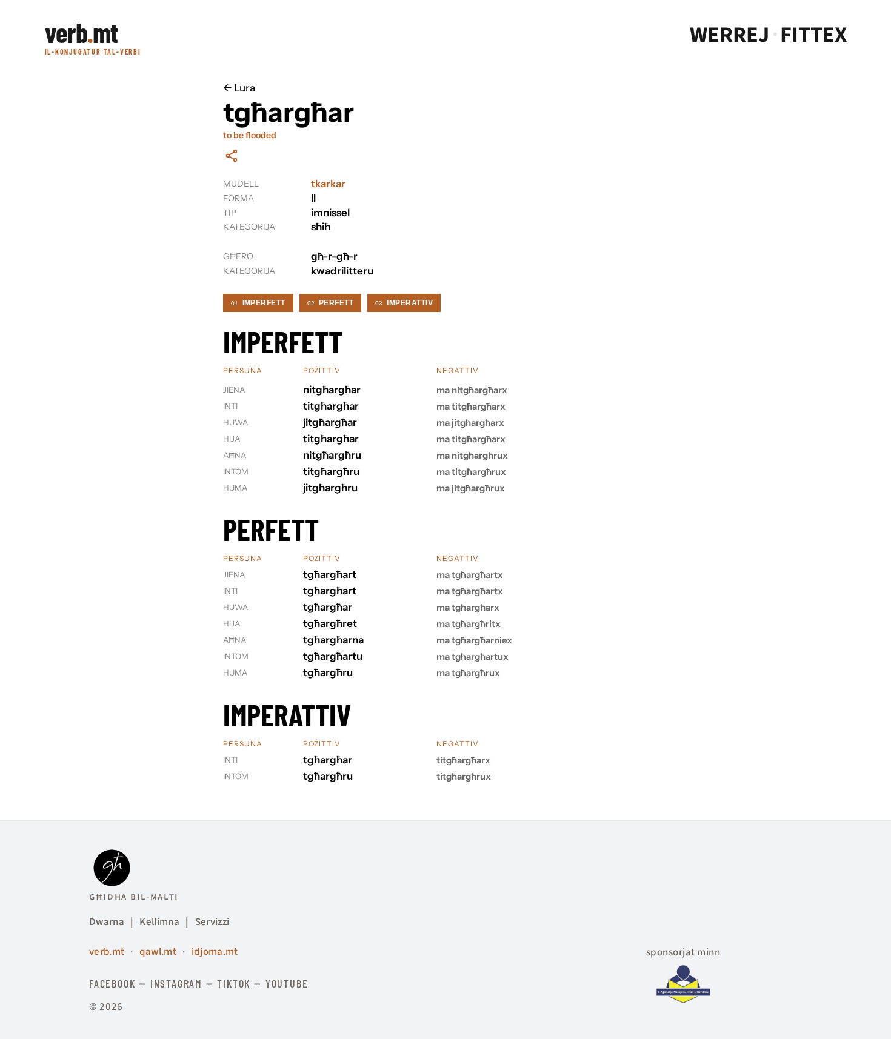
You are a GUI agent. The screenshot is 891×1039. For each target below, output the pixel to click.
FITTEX (813, 35)
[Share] (231, 155)
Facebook (112, 983)
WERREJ (729, 35)
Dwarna (106, 922)
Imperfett (258, 303)
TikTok (233, 983)
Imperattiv (404, 303)
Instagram (176, 983)
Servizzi (212, 922)
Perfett (330, 303)
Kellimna (159, 922)
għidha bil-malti (134, 896)
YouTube (287, 983)
